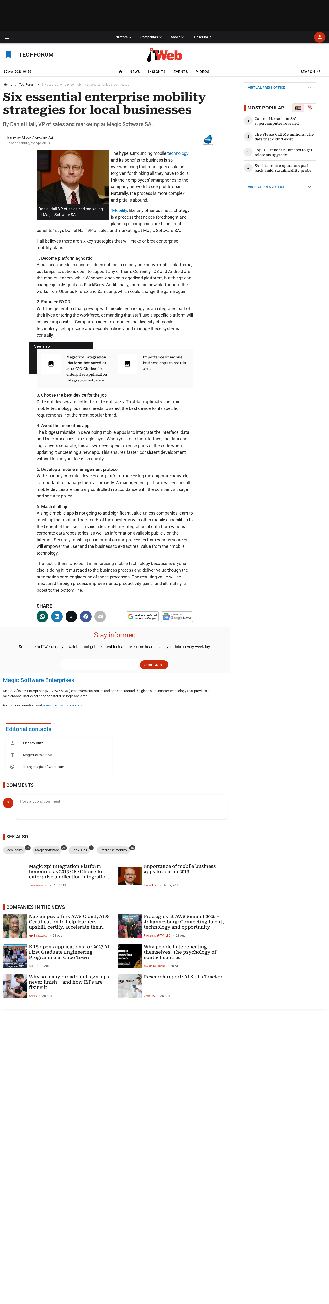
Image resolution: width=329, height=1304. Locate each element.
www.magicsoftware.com (62, 705)
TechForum (27, 84)
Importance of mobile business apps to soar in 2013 (164, 363)
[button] (7, 37)
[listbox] (59, 755)
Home (8, 84)
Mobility (119, 210)
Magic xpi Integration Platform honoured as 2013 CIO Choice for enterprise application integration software (86, 368)
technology (178, 153)
